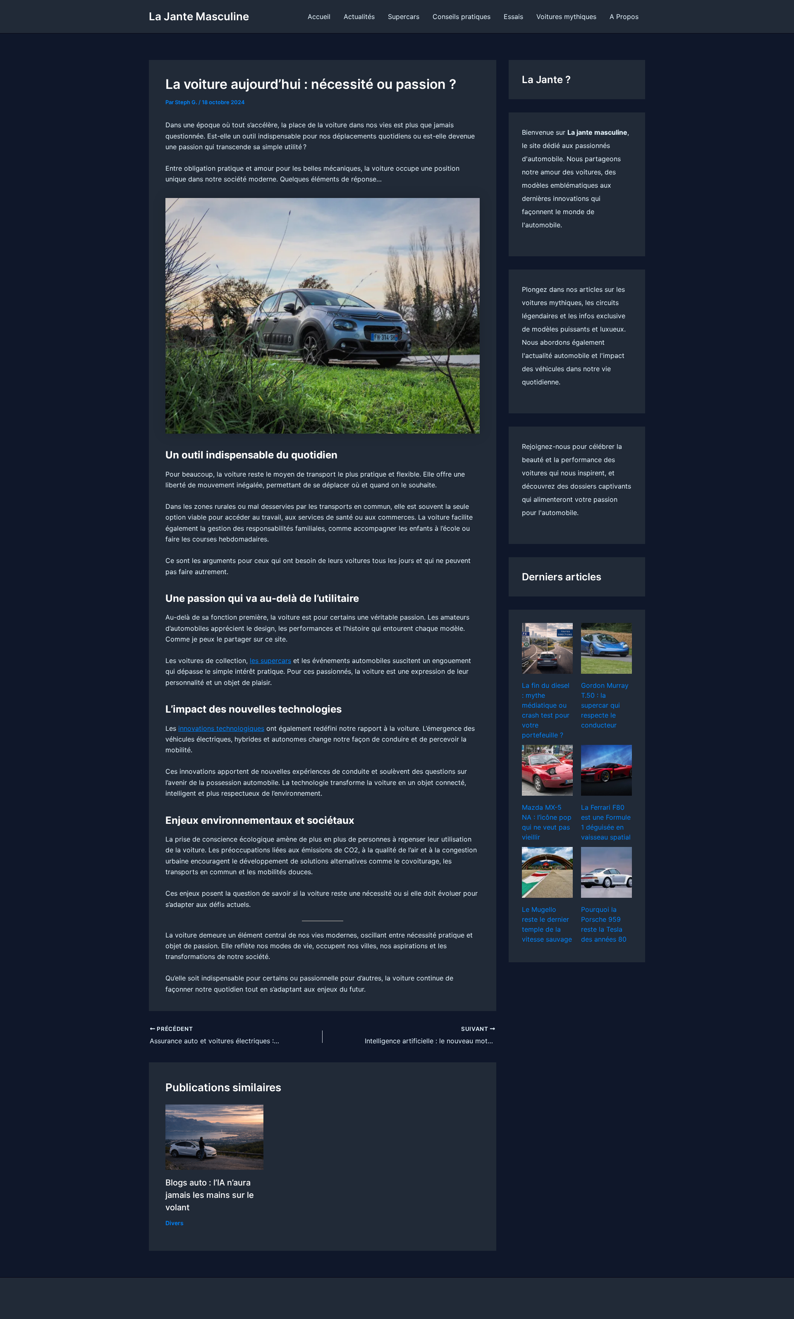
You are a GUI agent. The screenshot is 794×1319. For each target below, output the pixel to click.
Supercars (403, 16)
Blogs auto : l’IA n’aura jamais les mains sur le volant (209, 1195)
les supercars (270, 660)
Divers (174, 1222)
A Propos (624, 16)
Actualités (359, 16)
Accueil (319, 16)
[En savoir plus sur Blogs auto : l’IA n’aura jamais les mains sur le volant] (214, 1136)
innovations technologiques (221, 728)
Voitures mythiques (566, 16)
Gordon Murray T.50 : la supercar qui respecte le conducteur (605, 705)
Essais (513, 16)
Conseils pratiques (461, 16)
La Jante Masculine (199, 16)
